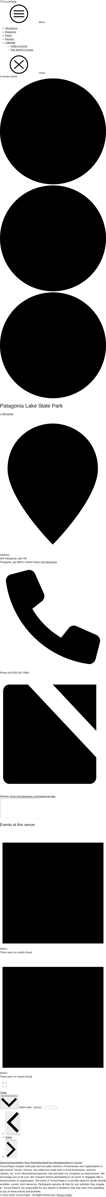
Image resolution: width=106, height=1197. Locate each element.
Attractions (11, 28)
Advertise (42, 1162)
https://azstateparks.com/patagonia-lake (32, 796)
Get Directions (49, 562)
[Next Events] (6, 1086)
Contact (11, 1162)
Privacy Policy (64, 1195)
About (3, 1162)
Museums (10, 31)
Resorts (9, 39)
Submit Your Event (26, 1162)
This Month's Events (21, 49)
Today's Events (19, 46)
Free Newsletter (56, 1162)
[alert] (53, 892)
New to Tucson (73, 1162)
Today (3, 1092)
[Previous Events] (6, 1083)
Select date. (26, 1107)
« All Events (6, 414)
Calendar (10, 42)
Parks (8, 35)
